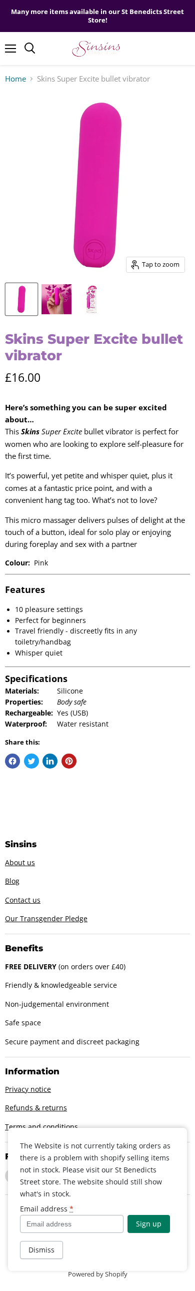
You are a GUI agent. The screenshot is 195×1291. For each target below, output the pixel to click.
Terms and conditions (41, 1126)
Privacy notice (28, 1089)
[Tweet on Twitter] (31, 761)
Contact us (22, 900)
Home (15, 79)
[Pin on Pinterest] (69, 761)
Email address (47, 1209)
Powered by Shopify (98, 1273)
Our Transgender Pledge (46, 918)
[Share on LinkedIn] (50, 761)
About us (20, 862)
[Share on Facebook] (12, 761)
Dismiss (41, 1249)
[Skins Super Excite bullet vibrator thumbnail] (22, 299)
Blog (12, 881)
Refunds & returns (36, 1107)
